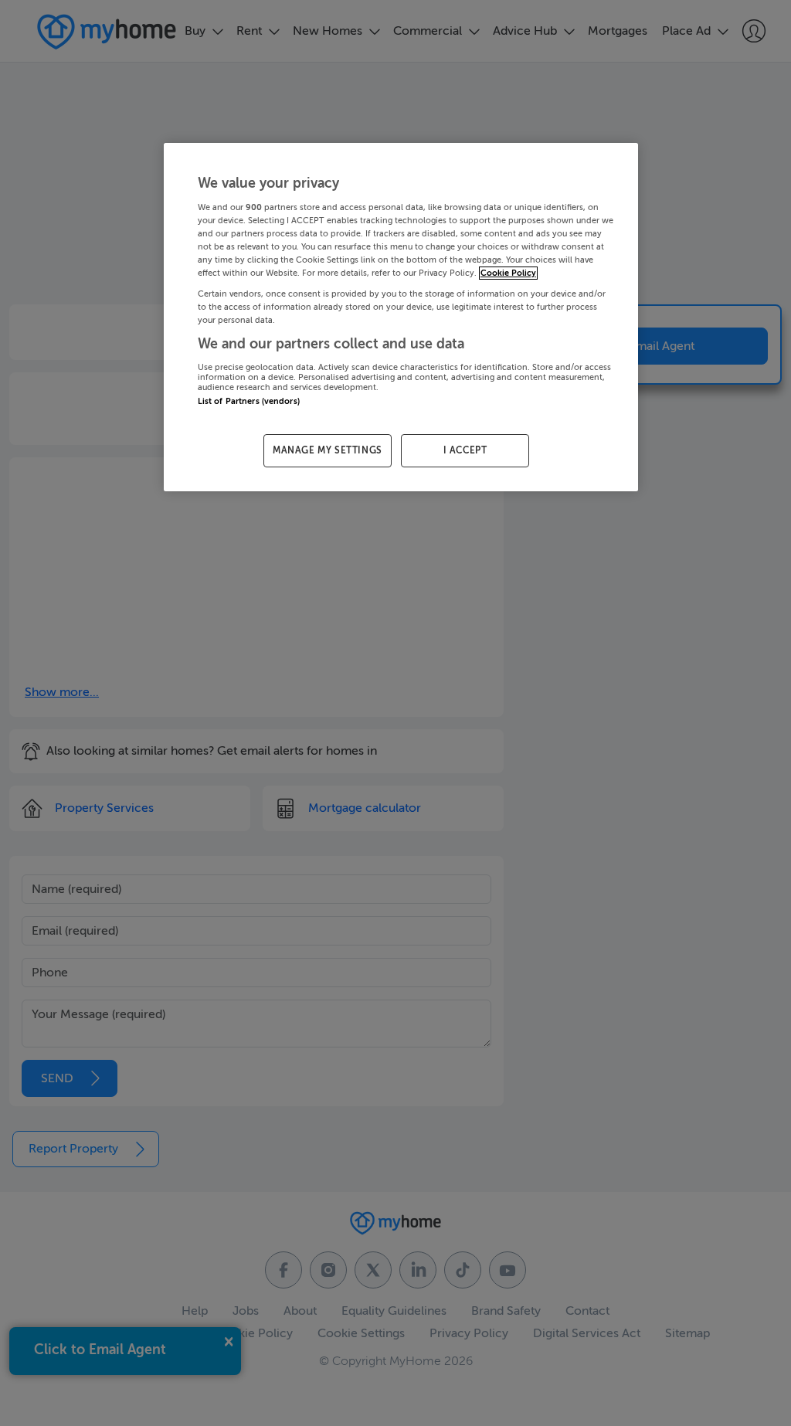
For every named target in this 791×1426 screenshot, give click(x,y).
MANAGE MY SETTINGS (327, 450)
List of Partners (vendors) (249, 401)
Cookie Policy (508, 273)
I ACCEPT (465, 450)
